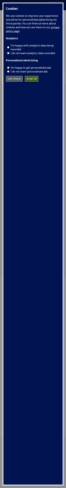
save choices (14, 78)
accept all (31, 78)
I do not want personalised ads (29, 71)
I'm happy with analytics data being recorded (32, 47)
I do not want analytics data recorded (33, 53)
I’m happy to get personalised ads (31, 67)
